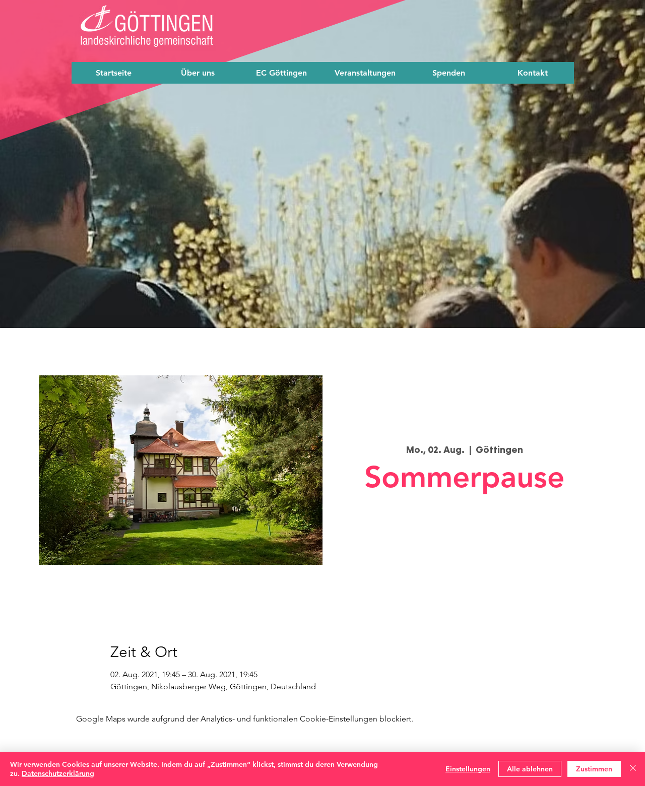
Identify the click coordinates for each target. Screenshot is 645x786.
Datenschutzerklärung (58, 773)
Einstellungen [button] (467, 768)
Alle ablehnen (530, 768)
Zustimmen (594, 768)
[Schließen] (633, 769)
